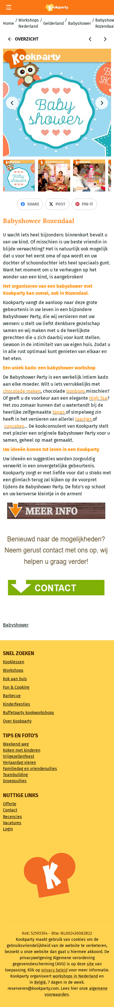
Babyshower (16, 625)
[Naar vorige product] (90, 39)
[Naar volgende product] (105, 39)
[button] (9, 7)
